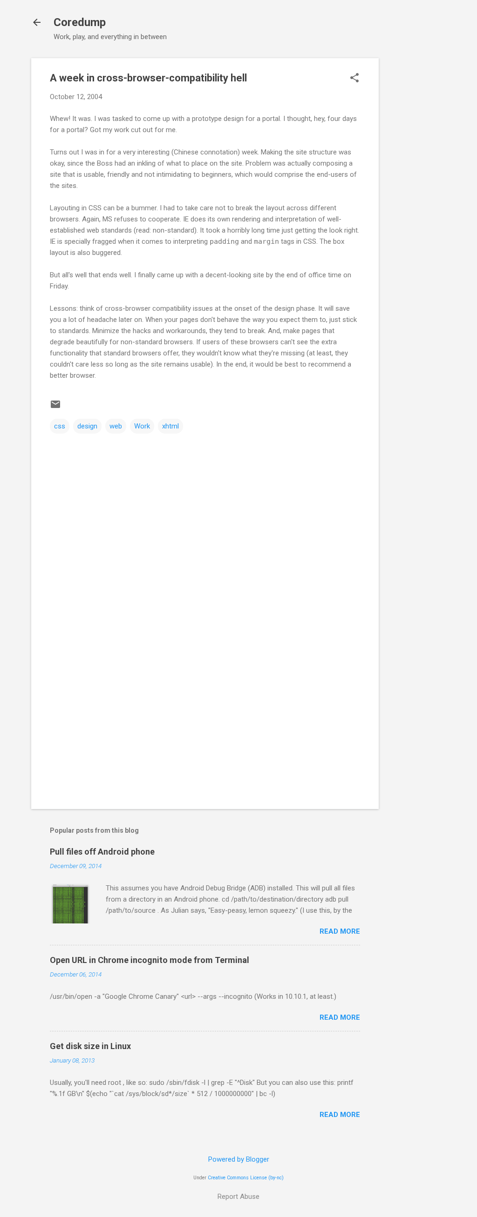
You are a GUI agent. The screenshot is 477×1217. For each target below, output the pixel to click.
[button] (354, 78)
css (59, 426)
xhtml (170, 426)
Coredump (80, 22)
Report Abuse (238, 1196)
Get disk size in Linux (90, 1046)
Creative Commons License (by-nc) (246, 1178)
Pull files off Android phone (102, 851)
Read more (340, 931)
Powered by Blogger (238, 1159)
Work (142, 426)
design (87, 426)
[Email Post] (55, 407)
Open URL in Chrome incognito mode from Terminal (149, 960)
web (115, 426)
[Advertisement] (416, 197)
